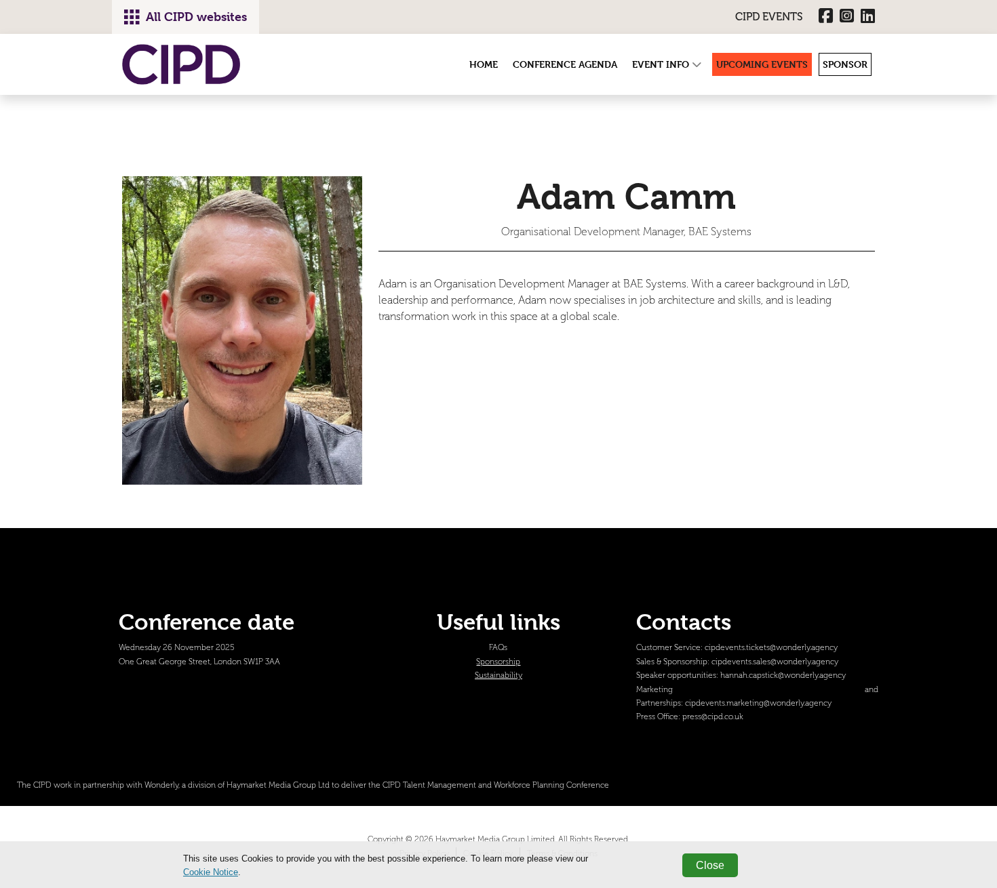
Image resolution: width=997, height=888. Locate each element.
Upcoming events (762, 64)
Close (710, 865)
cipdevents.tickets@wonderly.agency (771, 647)
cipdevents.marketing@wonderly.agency (758, 703)
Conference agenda (565, 64)
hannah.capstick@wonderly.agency (783, 675)
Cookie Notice (210, 872)
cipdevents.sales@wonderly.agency (774, 662)
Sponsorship (498, 662)
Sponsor (845, 64)
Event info (662, 64)
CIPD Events (769, 17)
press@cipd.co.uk (712, 716)
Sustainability (498, 675)
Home (483, 64)
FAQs (498, 647)
